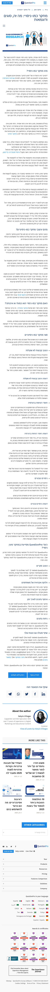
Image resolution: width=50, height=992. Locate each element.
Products (43, 864)
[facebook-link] (15, 847)
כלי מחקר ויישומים (23, 10)
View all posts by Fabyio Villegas (34, 729)
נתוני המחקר (20, 657)
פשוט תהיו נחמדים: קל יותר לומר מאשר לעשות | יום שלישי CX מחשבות (34, 770)
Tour (45, 859)
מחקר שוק (37, 10)
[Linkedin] (43, 694)
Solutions (43, 884)
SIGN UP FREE (7, 3)
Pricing (44, 874)
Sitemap (8, 981)
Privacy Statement (42, 983)
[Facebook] (35, 694)
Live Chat (29, 851)
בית (46, 10)
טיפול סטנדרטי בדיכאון (11, 152)
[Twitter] (26, 694)
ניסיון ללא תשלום (17, 675)
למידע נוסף (34, 675)
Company (43, 889)
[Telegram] (9, 694)
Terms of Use (31, 983)
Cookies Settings (20, 983)
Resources (43, 869)
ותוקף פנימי (21, 295)
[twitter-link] (11, 847)
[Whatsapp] (18, 694)
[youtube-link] (3, 847)
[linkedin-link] (7, 847)
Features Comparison (39, 879)
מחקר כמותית (23, 308)
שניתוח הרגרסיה (9, 78)
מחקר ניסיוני (12, 134)
